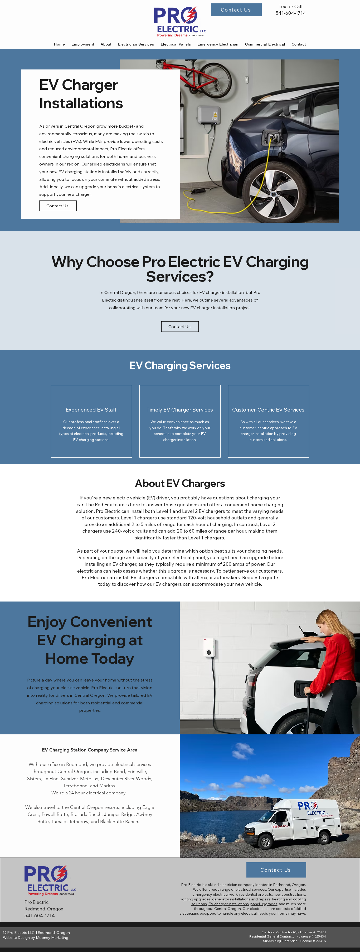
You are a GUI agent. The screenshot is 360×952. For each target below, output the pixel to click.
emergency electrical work (215, 894)
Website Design (16, 937)
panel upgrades (263, 903)
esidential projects (256, 894)
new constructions (289, 894)
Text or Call (291, 6)
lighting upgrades (196, 899)
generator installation (230, 899)
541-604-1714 (291, 13)
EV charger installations (228, 903)
